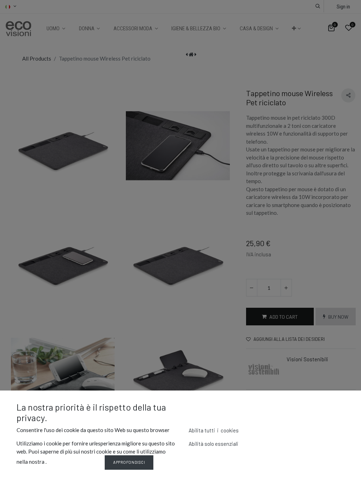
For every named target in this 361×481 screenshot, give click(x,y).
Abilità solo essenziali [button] (213, 444)
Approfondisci (129, 462)
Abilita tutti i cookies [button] (214, 430)
